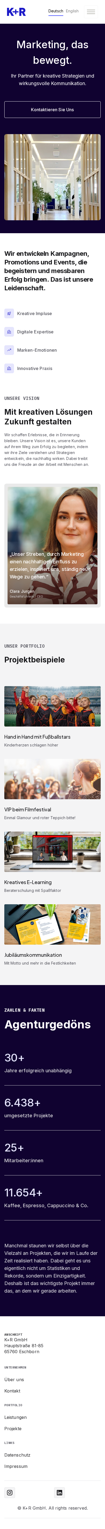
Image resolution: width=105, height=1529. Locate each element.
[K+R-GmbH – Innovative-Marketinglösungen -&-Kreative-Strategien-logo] (16, 12)
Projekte (13, 1428)
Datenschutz (17, 1455)
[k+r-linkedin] (59, 1492)
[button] (91, 11)
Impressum (15, 1466)
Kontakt (12, 1391)
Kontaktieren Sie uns (52, 109)
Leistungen (15, 1417)
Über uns (14, 1379)
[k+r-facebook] (9, 1492)
